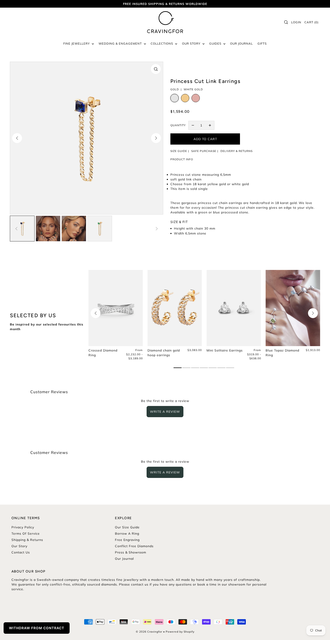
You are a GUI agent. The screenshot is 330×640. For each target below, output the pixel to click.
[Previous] (17, 138)
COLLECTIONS (162, 43)
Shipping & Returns (27, 540)
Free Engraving (127, 540)
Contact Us (20, 552)
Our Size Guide (127, 527)
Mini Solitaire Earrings (225, 350)
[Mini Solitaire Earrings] (234, 308)
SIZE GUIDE (178, 151)
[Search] (286, 22)
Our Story (19, 546)
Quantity (178, 125)
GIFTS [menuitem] (262, 43)
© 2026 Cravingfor (149, 631)
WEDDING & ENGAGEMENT (121, 43)
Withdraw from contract (36, 628)
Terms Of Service (25, 534)
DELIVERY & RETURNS (236, 151)
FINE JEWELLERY (77, 43)
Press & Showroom (130, 552)
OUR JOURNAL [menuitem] (241, 43)
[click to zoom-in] (156, 69)
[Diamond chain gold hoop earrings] (174, 308)
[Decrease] (193, 125)
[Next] (156, 138)
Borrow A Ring (127, 534)
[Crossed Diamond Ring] (115, 308)
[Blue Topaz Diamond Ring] (293, 308)
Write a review (165, 412)
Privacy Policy (22, 527)
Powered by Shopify (180, 631)
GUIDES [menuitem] (215, 43)
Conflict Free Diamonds (134, 546)
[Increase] (210, 125)
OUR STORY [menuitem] (191, 43)
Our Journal (124, 559)
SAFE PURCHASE (203, 151)
